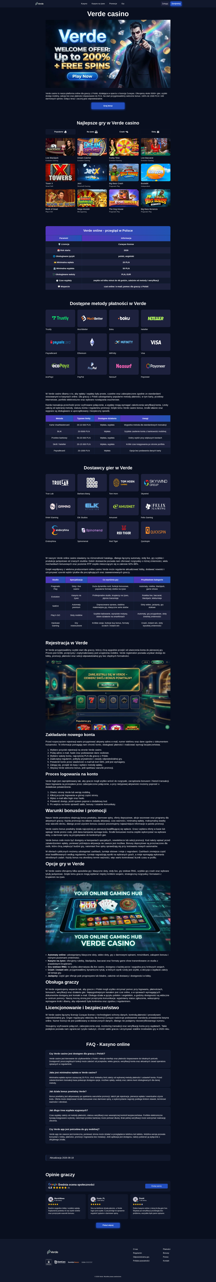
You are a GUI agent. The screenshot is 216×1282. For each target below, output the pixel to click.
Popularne (58, 132)
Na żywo (90, 132)
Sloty (154, 132)
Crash (122, 132)
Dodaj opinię (156, 1186)
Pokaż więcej (108, 1225)
